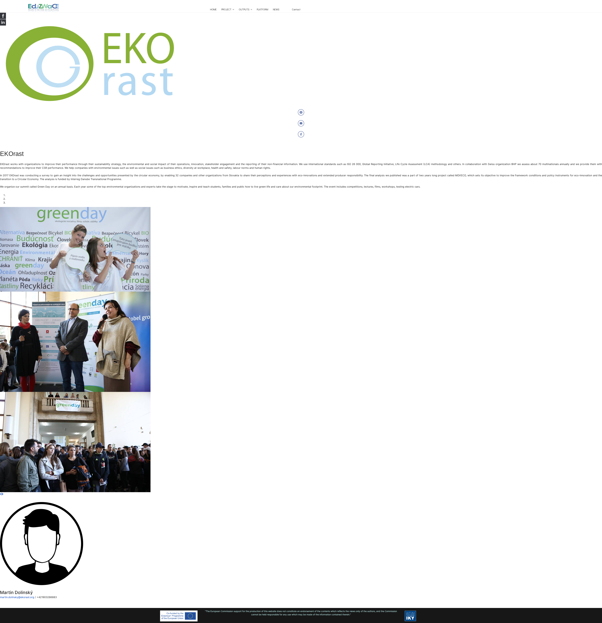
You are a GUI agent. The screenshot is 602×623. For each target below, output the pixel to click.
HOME (213, 9)
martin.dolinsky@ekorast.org (17, 597)
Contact (296, 9)
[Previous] (1, 494)
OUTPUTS (244, 9)
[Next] (2, 494)
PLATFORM (262, 9)
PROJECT (226, 9)
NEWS (276, 9)
